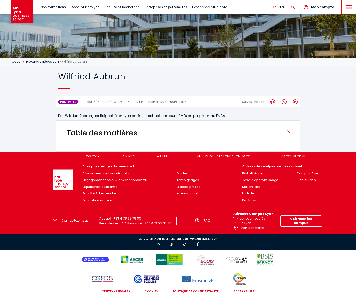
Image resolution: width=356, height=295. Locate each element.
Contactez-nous (75, 220)
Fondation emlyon (97, 200)
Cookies (151, 291)
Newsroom (91, 156)
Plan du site (306, 180)
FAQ (207, 220)
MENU (347, 4)
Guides (182, 173)
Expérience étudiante (209, 7)
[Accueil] (22, 11)
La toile (248, 193)
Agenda (128, 156)
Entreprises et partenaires (166, 7)
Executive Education (42, 61)
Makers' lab (251, 187)
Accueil (16, 61)
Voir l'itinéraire (252, 228)
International (187, 193)
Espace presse (189, 187)
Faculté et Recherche (122, 7)
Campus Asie (307, 173)
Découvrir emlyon (85, 7)
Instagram (272, 101)
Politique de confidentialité (196, 291)
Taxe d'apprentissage (260, 180)
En (282, 7)
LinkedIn (295, 101)
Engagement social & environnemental (115, 180)
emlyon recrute (293, 156)
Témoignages (188, 180)
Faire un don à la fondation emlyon (224, 156)
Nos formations (53, 7)
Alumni (162, 156)
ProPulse (249, 200)
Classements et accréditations (108, 173)
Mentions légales (116, 291)
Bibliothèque (252, 173)
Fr (274, 7)
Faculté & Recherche (99, 193)
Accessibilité (243, 291)
